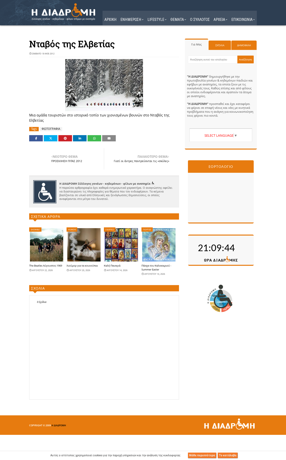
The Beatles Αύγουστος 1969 (45, 265)
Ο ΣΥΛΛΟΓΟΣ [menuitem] (200, 19)
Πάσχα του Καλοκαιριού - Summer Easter (156, 267)
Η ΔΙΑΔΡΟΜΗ (59, 425)
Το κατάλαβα (227, 455)
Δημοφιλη (244, 45)
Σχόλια (219, 45)
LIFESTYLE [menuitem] (155, 19)
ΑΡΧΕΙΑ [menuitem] (219, 19)
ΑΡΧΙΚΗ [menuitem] (110, 19)
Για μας (196, 44)
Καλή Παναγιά (112, 265)
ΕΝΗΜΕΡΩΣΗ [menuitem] (130, 19)
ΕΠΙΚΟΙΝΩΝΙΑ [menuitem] (242, 19)
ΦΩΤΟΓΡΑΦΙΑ (51, 129)
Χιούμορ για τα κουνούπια (82, 265)
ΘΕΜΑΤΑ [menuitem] (177, 19)
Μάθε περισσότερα (202, 455)
